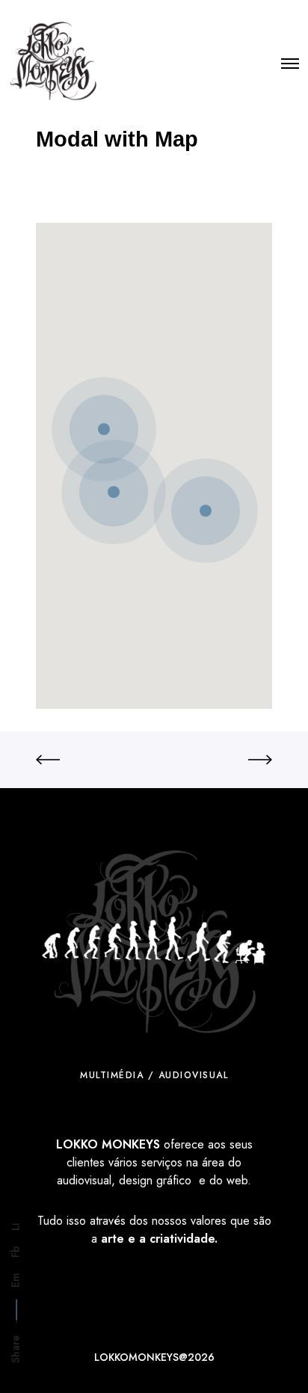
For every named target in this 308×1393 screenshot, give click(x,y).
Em (15, 1280)
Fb (15, 1252)
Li (15, 1227)
